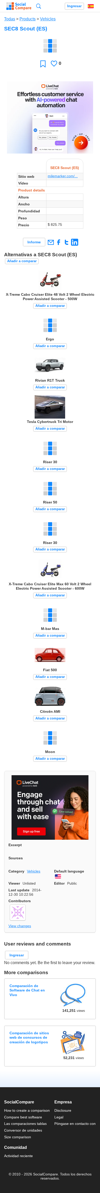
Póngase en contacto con (75, 1124)
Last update (18, 890)
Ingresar (74, 6)
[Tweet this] (66, 242)
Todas (9, 19)
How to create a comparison (27, 1110)
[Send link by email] (50, 242)
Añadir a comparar (22, 261)
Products (27, 19)
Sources (15, 858)
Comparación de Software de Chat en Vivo (27, 990)
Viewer (14, 883)
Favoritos (42, 63)
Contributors (19, 901)
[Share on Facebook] (58, 242)
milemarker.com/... (63, 176)
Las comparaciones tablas (25, 1124)
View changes (19, 926)
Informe (34, 242)
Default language (69, 871)
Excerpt (15, 845)
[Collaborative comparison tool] (19, 6)
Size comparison (17, 1137)
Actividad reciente (18, 1156)
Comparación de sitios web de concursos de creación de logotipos (29, 1037)
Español (91, 6)
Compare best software (23, 1117)
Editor (59, 883)
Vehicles (48, 19)
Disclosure (62, 1110)
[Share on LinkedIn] (74, 242)
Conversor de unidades (23, 1130)
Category (16, 871)
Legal (58, 1117)
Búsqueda (38, 6)
